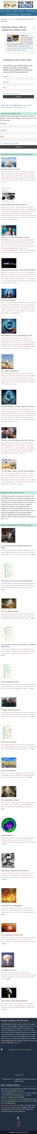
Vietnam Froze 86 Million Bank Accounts (15, 237)
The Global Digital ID (8, 300)
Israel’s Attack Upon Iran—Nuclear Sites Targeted (18, 270)
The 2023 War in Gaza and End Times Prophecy (18, 471)
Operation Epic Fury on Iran (10, 169)
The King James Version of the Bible (12, 1105)
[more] (33, 554)
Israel (11, 105)
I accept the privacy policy (12, 93)
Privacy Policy (19, 1075)
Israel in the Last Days (8, 742)
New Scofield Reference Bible (13, 1099)
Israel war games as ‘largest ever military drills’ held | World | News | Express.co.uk (19, 48)
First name (6, 76)
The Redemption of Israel (10, 800)
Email (4, 87)
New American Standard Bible (10, 1107)
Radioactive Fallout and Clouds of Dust (14, 870)
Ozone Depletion (7, 835)
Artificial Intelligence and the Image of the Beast (17, 406)
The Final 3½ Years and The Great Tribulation (17, 581)
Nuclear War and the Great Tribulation (14, 1001)
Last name (6, 82)
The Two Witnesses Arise (10, 611)
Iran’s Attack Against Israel (10, 371)
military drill (22, 107)
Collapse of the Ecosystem (10, 710)
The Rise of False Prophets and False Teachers (17, 440)
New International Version (19, 1093)
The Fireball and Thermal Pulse (12, 935)
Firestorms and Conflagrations (11, 905)
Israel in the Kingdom (8, 770)
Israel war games (12, 107)
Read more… (17, 1042)
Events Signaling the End (10, 682)
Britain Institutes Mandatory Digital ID (14, 204)
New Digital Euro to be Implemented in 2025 (16, 335)
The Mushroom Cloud (8, 970)
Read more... (5, 519)
